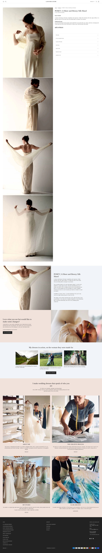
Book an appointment (7, 541)
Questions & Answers (51, 524)
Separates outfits (7, 531)
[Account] (96, 1)
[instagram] (92, 538)
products (59, 7)
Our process (5, 535)
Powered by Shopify (51, 548)
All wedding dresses (7, 524)
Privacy (48, 529)
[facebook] (90, 538)
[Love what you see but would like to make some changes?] (76, 326)
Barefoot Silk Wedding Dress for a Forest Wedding (74, 366)
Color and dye (6, 537)
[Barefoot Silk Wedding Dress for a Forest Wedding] (75, 357)
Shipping (48, 526)
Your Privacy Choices (7, 544)
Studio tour (5, 539)
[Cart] (98, 1)
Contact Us (5, 542)
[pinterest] (93, 538)
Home (56, 7)
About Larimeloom (7, 533)
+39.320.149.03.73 (93, 532)
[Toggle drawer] (3, 1)
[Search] (5, 1)
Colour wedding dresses (8, 529)
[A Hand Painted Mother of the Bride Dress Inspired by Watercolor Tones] (51, 358)
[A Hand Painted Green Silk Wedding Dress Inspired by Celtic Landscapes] (27, 357)
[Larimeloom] (51, 1)
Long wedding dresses (7, 526)
